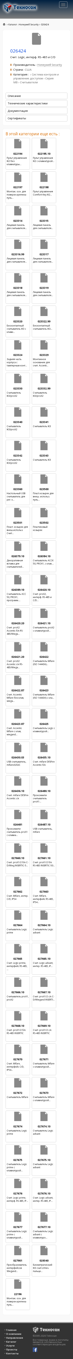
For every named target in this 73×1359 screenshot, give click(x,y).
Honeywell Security (49, 65)
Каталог (11, 1341)
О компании (13, 1334)
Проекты (11, 1349)
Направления (14, 1337)
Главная (11, 1330)
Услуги (10, 1345)
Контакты (12, 1353)
